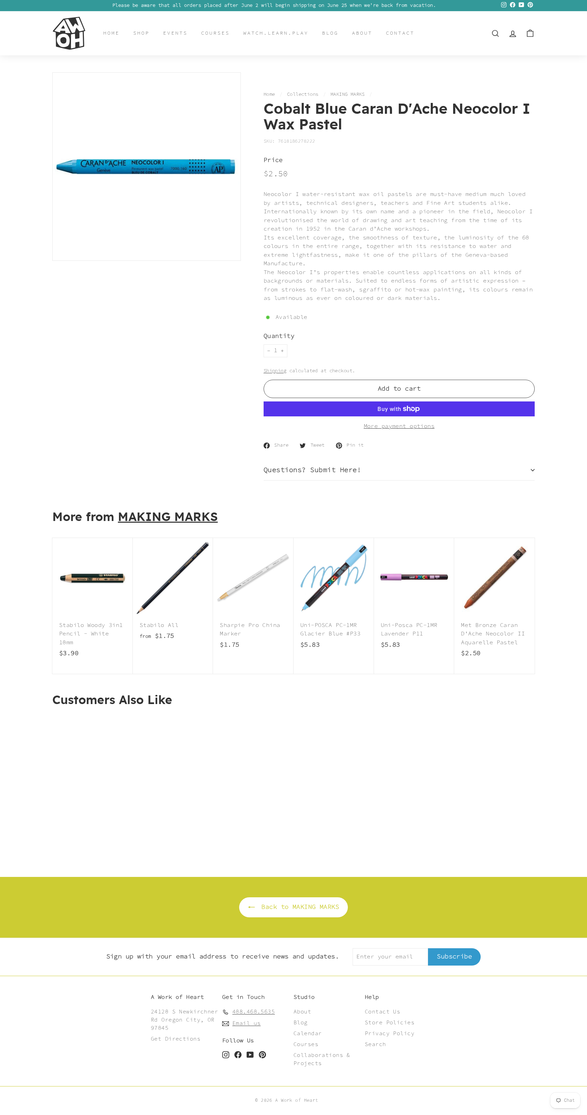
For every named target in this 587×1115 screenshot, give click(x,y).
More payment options (399, 426)
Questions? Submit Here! (312, 470)
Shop (141, 33)
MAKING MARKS (348, 94)
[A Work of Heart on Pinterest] (262, 1054)
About (362, 33)
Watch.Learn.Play (275, 33)
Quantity (279, 336)
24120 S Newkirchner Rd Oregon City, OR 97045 (184, 1020)
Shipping (275, 371)
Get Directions (175, 1039)
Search (375, 1044)
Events (175, 33)
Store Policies (389, 1023)
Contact (400, 33)
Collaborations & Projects (322, 1059)
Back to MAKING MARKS (298, 907)
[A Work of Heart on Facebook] (238, 1054)
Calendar (308, 1033)
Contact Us (382, 1012)
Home (111, 33)
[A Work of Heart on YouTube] (250, 1054)
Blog (330, 33)
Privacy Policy (389, 1033)
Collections (303, 94)
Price (273, 160)
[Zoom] (147, 166)
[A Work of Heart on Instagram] (225, 1054)
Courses (215, 33)
